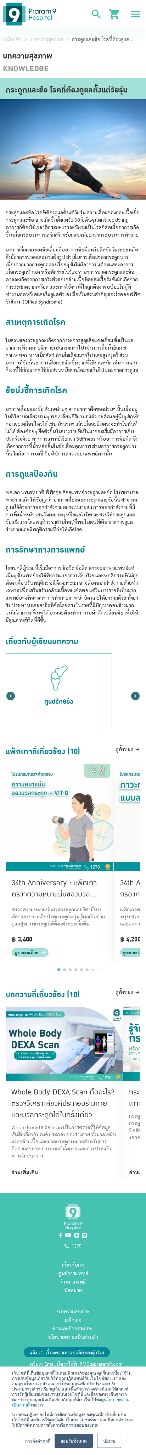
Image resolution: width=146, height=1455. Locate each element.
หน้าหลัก (12, 39)
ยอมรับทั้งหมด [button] (74, 1441)
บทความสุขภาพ (46, 39)
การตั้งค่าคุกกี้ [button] (37, 1441)
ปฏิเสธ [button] (109, 1441)
